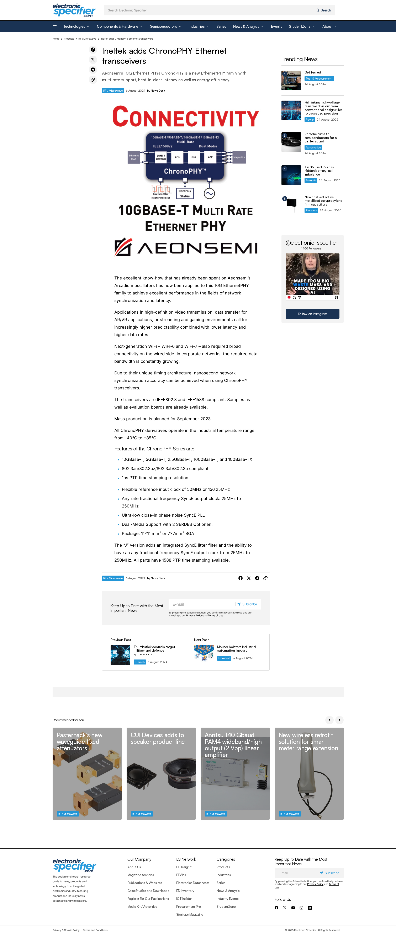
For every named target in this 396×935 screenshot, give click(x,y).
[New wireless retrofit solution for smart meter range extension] (309, 774)
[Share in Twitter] (93, 60)
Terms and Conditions (95, 930)
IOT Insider (184, 898)
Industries (224, 875)
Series (221, 883)
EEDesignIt (184, 867)
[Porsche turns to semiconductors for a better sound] (291, 142)
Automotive (313, 147)
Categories (226, 859)
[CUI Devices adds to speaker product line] (161, 774)
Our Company (139, 859)
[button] (55, 26)
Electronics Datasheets (193, 883)
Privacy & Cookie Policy (66, 930)
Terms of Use (215, 615)
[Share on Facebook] (93, 50)
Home (56, 38)
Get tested (313, 72)
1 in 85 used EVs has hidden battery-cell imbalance (319, 170)
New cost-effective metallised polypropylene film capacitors (323, 200)
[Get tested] (291, 80)
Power (310, 119)
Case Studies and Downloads (148, 891)
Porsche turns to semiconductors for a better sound (321, 137)
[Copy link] (93, 80)
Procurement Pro (188, 906)
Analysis (311, 180)
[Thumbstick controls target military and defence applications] (144, 652)
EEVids (181, 875)
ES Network (186, 859)
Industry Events (227, 898)
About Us (134, 867)
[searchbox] (209, 10)
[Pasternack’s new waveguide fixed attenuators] (87, 774)
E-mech (140, 662)
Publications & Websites (144, 883)
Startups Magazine (189, 914)
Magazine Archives (140, 875)
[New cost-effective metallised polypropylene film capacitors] (291, 205)
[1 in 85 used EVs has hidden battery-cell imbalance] (291, 175)
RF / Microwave (87, 38)
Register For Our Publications (148, 898)
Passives (311, 210)
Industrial (224, 658)
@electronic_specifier (311, 242)
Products (69, 38)
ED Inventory (185, 891)
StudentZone (226, 906)
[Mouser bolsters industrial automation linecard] (227, 652)
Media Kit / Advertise (142, 906)
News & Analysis (228, 891)
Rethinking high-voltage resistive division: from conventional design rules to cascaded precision (324, 108)
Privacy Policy (194, 615)
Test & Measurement (319, 78)
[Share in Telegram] (93, 70)
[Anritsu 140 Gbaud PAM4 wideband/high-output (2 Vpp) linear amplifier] (235, 774)
